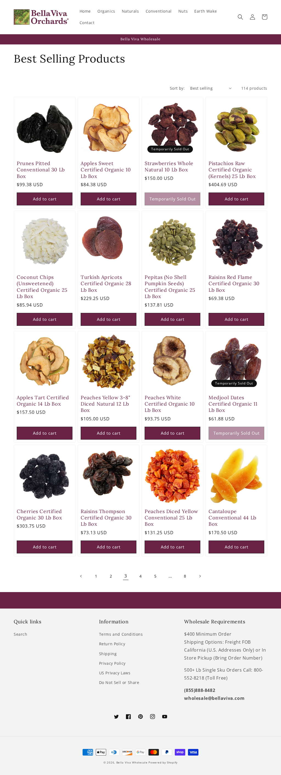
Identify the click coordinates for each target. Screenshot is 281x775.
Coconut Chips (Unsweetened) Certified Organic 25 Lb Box (42, 286)
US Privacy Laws (115, 672)
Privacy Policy (112, 663)
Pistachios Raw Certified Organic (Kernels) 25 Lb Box (232, 169)
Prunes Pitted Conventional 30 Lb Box (41, 169)
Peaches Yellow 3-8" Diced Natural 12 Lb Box (105, 404)
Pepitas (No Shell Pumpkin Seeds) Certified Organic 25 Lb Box (170, 286)
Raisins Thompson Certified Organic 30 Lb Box (106, 517)
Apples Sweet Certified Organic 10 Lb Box (106, 169)
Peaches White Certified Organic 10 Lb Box (170, 404)
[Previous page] (81, 576)
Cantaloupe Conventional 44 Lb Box (232, 517)
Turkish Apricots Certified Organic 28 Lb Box (106, 283)
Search (20, 634)
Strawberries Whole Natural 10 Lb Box (169, 166)
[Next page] (200, 576)
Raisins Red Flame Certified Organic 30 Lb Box (234, 283)
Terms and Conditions (121, 634)
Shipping (108, 653)
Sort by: (177, 88)
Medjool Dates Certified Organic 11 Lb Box (233, 404)
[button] (240, 17)
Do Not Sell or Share (119, 682)
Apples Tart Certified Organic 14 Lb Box (43, 400)
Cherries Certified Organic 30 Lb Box (39, 514)
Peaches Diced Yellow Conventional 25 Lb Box (171, 517)
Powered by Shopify (163, 762)
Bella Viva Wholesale (132, 762)
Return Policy (112, 643)
